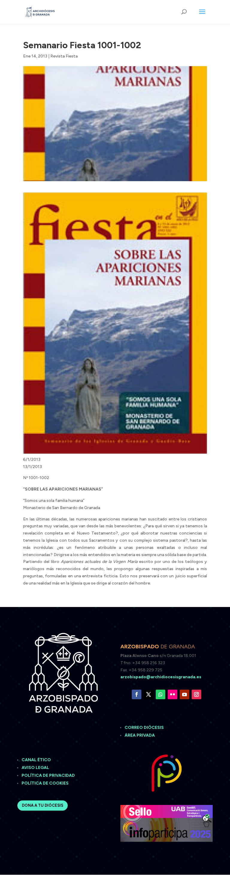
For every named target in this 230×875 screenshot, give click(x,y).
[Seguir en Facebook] (136, 694)
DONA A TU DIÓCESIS (42, 805)
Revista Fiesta (64, 56)
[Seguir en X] (148, 694)
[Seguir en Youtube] (184, 694)
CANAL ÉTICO (37, 759)
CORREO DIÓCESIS (144, 727)
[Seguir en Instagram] (196, 694)
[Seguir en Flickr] (172, 694)
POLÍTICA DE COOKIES (45, 783)
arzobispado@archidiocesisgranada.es (160, 676)
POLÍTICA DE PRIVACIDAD (48, 775)
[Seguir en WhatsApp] (160, 694)
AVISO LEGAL (36, 767)
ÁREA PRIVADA (140, 735)
